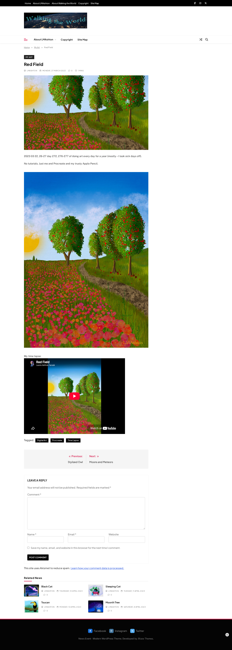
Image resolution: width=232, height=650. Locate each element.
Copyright (83, 3)
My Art (29, 57)
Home (28, 3)
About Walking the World (64, 3)
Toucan (45, 602)
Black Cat (46, 586)
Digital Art (42, 440)
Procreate (57, 440)
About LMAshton (41, 3)
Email (72, 534)
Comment (34, 494)
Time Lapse (73, 440)
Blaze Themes (145, 638)
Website (114, 534)
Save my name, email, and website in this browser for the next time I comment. (75, 547)
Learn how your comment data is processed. (97, 568)
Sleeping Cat (113, 586)
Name (31, 534)
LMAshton (32, 71)
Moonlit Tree (113, 602)
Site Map (95, 3)
